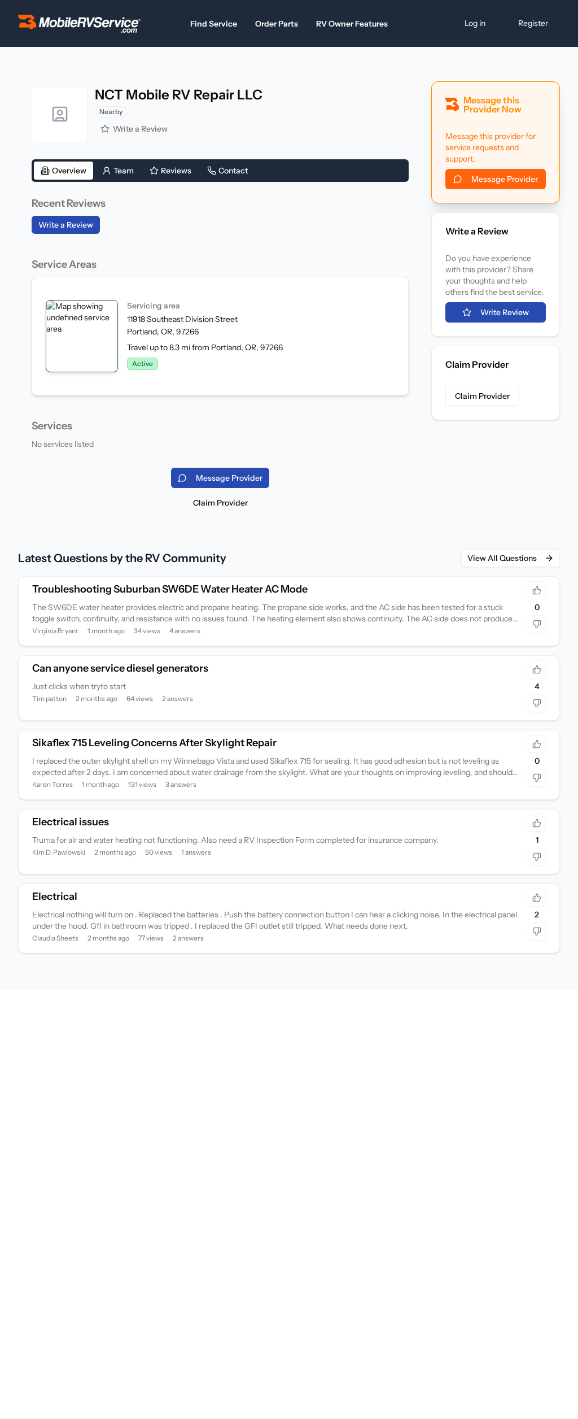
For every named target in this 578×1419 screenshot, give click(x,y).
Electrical (54, 896)
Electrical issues (70, 822)
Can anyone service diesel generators (120, 668)
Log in (475, 23)
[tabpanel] (220, 322)
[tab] (63, 171)
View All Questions (502, 558)
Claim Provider (220, 503)
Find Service (213, 24)
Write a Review (140, 129)
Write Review (504, 312)
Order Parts (276, 24)
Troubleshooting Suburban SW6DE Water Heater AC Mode (170, 589)
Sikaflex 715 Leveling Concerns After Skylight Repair (154, 743)
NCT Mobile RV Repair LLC (178, 94)
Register (533, 23)
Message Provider (504, 179)
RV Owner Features (352, 24)
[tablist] (220, 170)
